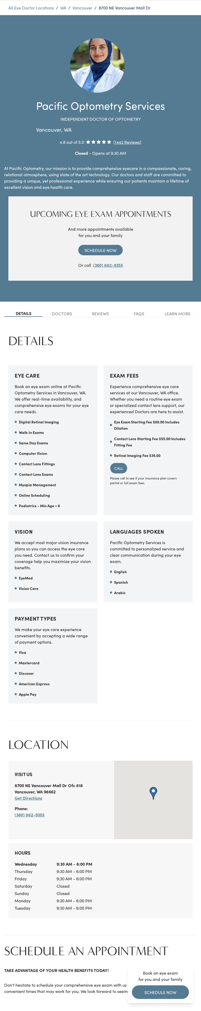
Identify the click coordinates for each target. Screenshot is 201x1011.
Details (23, 313)
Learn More (178, 313)
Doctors (62, 313)
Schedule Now (100, 250)
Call (118, 468)
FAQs (139, 313)
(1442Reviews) (127, 142)
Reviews (100, 313)
